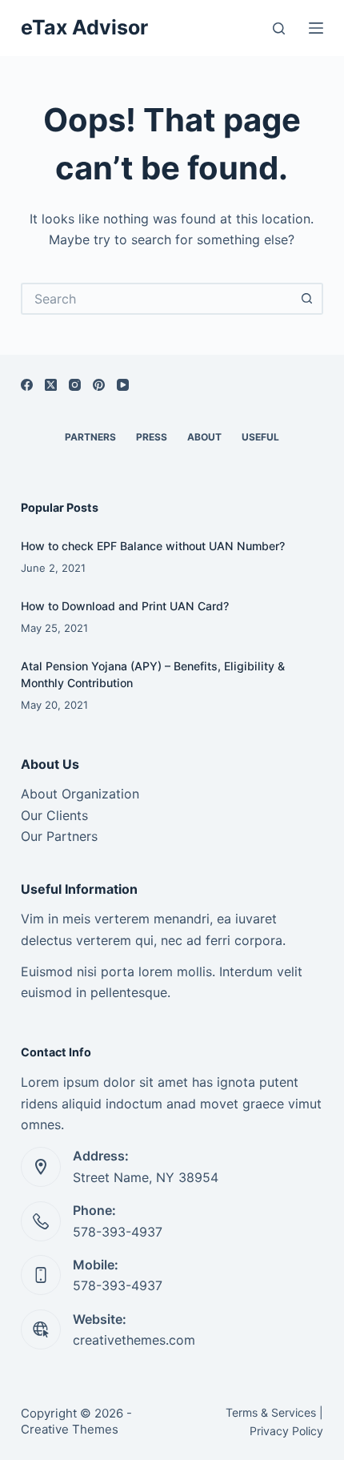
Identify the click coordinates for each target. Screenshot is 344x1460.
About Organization (80, 794)
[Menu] (316, 28)
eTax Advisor (84, 27)
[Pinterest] (99, 385)
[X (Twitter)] (51, 385)
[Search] (279, 28)
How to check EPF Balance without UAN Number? (153, 546)
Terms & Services (271, 1412)
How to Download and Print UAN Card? (125, 606)
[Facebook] (27, 385)
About (204, 437)
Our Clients (54, 815)
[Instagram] (75, 385)
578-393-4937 (117, 1232)
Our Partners (59, 836)
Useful (260, 437)
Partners (90, 437)
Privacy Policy (286, 1431)
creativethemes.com (134, 1340)
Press (151, 437)
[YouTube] (123, 385)
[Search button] (307, 299)
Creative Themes (69, 1429)
